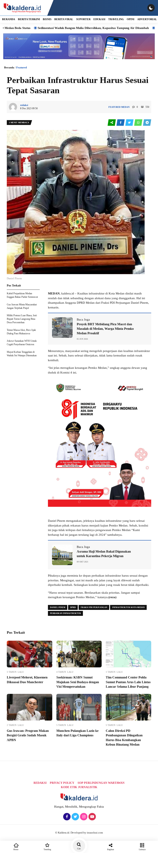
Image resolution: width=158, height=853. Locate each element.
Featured (21, 67)
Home (15, 849)
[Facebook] (66, 817)
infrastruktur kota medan (128, 607)
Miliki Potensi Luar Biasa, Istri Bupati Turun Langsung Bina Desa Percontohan (22, 319)
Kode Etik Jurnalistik (79, 787)
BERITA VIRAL (63, 19)
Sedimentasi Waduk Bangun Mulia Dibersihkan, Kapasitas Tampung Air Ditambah (73, 28)
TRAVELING (116, 19)
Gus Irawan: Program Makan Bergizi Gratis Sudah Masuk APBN (28, 735)
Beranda (9, 67)
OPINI (130, 19)
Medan (125, 107)
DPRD (73, 607)
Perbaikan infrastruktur (65, 613)
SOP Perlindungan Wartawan (101, 782)
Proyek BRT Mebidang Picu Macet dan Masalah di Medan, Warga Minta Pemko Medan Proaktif (105, 328)
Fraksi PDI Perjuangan (94, 607)
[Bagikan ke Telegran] (147, 122)
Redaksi (40, 782)
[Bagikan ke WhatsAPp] (138, 122)
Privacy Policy (62, 782)
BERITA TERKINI (29, 19)
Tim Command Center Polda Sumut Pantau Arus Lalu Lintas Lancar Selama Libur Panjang (128, 682)
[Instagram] (83, 817)
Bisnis (47, 19)
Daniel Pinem (57, 607)
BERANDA (8, 19)
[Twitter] (75, 817)
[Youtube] (91, 817)
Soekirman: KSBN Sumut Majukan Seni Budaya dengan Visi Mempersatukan (77, 682)
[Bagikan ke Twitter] (129, 122)
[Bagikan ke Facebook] (120, 122)
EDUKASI (99, 19)
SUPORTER (83, 19)
